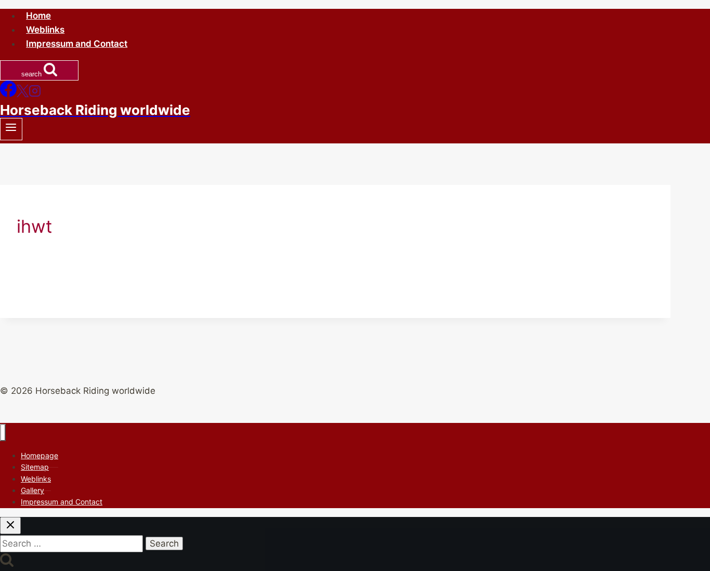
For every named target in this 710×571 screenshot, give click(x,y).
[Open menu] (11, 129)
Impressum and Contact (76, 43)
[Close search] (10, 525)
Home (38, 15)
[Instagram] (35, 94)
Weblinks (45, 29)
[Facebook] (8, 94)
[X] (23, 94)
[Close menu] (3, 432)
